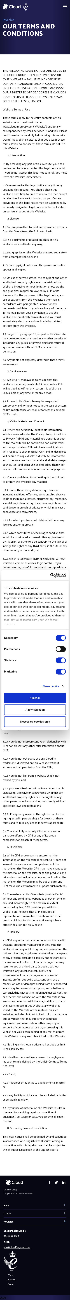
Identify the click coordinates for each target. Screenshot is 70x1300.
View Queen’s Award (10, 1279)
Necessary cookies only (35, 721)
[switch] (61, 649)
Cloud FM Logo (12, 6)
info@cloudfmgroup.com (17, 1247)
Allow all (35, 697)
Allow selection (35, 709)
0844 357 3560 (11, 1236)
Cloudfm (14, 1182)
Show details (51, 686)
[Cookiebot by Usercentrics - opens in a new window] (50, 575)
